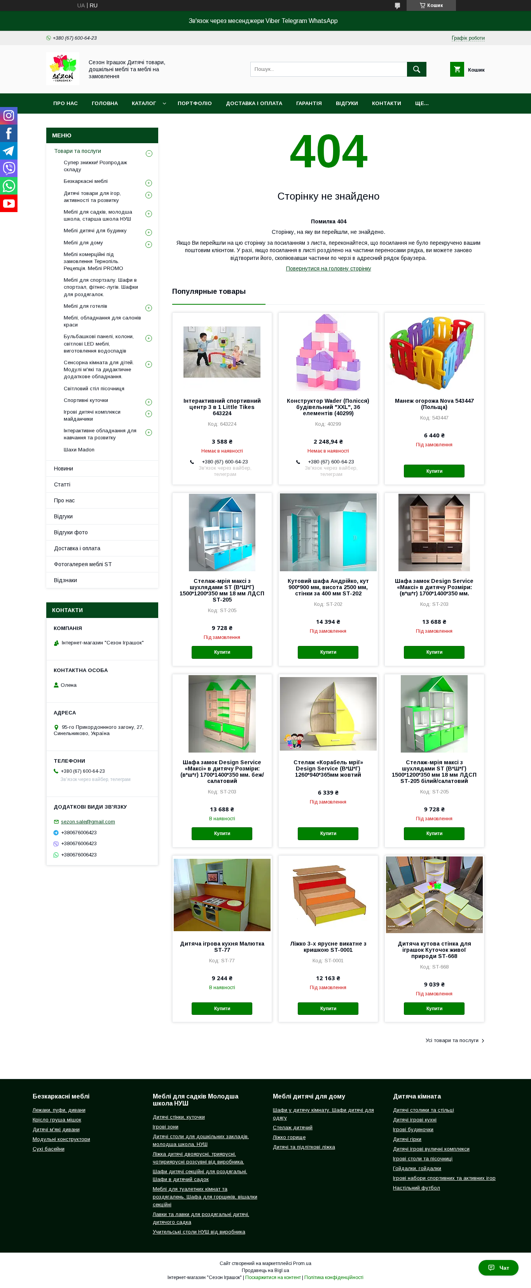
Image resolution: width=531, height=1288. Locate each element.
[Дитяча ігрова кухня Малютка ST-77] (222, 895)
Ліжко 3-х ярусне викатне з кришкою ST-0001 (328, 947)
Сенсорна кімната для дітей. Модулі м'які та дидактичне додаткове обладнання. (99, 369)
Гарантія (309, 103)
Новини (63, 468)
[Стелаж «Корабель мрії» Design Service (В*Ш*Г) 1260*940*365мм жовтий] (328, 713)
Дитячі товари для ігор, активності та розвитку (92, 196)
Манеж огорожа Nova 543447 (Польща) (434, 404)
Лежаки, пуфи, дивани (59, 1110)
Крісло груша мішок (57, 1120)
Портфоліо (195, 103)
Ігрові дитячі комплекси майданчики (92, 415)
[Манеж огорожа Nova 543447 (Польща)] (434, 352)
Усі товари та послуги (452, 1040)
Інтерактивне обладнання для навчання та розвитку (100, 434)
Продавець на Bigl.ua (265, 1270)
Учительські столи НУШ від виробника (199, 1232)
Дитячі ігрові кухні (415, 1120)
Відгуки (347, 103)
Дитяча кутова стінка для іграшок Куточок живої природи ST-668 (434, 950)
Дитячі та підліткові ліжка (304, 1147)
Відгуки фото (71, 532)
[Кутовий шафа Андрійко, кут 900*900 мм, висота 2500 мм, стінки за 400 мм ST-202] (328, 532)
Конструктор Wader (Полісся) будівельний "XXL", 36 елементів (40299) (328, 407)
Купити (434, 471)
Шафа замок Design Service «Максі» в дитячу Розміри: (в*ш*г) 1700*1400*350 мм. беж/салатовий (222, 771)
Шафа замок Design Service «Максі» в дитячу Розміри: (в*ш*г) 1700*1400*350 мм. (434, 587)
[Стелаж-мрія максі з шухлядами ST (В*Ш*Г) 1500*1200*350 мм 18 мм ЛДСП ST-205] (222, 532)
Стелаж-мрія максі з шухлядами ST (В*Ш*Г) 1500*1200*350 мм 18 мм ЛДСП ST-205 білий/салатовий (434, 771)
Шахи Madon (79, 450)
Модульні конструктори (61, 1139)
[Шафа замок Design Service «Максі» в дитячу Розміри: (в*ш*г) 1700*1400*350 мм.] (434, 532)
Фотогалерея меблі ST (83, 564)
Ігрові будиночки (413, 1129)
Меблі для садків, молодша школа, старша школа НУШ (98, 215)
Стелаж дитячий (293, 1127)
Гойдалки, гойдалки (417, 1168)
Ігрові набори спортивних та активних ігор (444, 1178)
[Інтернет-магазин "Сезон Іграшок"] (62, 83)
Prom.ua (302, 1263)
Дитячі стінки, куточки (179, 1117)
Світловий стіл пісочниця (94, 388)
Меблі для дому (83, 243)
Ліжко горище (289, 1137)
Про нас (65, 103)
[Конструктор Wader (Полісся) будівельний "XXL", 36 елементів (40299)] (328, 352)
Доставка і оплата (254, 103)
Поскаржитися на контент (273, 1277)
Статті (62, 484)
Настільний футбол (416, 1188)
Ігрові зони (165, 1127)
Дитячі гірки (407, 1139)
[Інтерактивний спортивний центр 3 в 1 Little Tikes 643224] (222, 352)
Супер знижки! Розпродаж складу (95, 166)
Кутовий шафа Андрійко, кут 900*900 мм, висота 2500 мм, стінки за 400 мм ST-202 (328, 587)
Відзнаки (65, 580)
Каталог (144, 103)
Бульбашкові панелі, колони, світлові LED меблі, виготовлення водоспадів (99, 343)
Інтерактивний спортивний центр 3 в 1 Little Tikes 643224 (222, 407)
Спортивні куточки (86, 400)
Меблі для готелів (85, 306)
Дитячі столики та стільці (423, 1110)
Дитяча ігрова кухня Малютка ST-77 (222, 947)
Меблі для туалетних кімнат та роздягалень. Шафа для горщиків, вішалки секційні (205, 1196)
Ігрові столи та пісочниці (422, 1159)
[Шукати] (416, 69)
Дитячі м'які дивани (56, 1129)
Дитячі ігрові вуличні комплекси (431, 1149)
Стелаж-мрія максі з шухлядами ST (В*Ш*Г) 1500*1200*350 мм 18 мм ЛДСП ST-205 (222, 590)
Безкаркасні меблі (86, 181)
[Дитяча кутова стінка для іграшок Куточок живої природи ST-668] (434, 895)
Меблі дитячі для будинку (95, 230)
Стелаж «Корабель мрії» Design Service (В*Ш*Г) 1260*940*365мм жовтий (328, 768)
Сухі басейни (49, 1149)
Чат (504, 1268)
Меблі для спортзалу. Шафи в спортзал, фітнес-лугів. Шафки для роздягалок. (101, 287)
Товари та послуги (77, 151)
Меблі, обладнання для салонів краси (102, 321)
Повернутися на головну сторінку (328, 268)
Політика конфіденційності (333, 1277)
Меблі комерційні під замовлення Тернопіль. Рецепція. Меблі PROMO (93, 261)
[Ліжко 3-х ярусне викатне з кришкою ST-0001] (328, 895)
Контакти (386, 103)
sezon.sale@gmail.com (88, 822)
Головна (105, 103)
